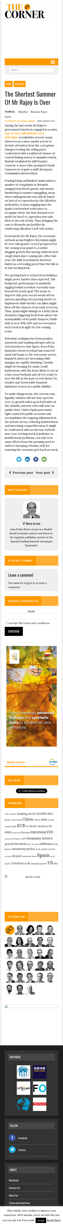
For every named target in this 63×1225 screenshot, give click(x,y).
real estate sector (45, 849)
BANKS (42, 814)
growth (9, 844)
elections (42, 826)
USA (56, 863)
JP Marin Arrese (26, 121)
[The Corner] (31, 11)
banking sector (26, 814)
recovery (8, 856)
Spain (8, 116)
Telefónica (18, 863)
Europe (25, 832)
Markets (8, 849)
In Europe (19, 84)
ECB (21, 825)
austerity (12, 814)
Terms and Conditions (19, 1203)
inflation (45, 844)
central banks (16, 820)
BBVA (50, 813)
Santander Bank (29, 856)
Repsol (16, 856)
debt (44, 819)
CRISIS (37, 819)
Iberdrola (21, 844)
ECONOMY (31, 826)
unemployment (39, 863)
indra (36, 844)
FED (50, 832)
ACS (6, 814)
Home (8, 84)
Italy (55, 844)
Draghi (13, 826)
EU (50, 826)
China (28, 819)
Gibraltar (23, 111)
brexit (7, 819)
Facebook (22, 1138)
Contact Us (14, 1188)
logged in (29, 583)
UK (28, 863)
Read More (54, 1220)
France (16, 838)
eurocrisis (16, 832)
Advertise (13, 1195)
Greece (47, 838)
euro (8, 832)
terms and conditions (36, 623)
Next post (43, 473)
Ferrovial (8, 839)
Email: (31, 611)
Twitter (22, 1150)
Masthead (13, 1180)
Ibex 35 (30, 844)
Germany (33, 838)
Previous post (23, 473)
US (50, 863)
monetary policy (23, 849)
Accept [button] (41, 1220)
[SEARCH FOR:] (31, 69)
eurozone (38, 832)
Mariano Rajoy (39, 111)
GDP (23, 838)
